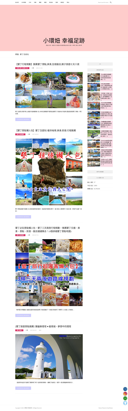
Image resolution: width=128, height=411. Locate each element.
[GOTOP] (125, 403)
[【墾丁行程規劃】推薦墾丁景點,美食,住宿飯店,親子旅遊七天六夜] (49, 90)
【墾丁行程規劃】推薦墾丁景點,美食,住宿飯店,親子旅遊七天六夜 (47, 64)
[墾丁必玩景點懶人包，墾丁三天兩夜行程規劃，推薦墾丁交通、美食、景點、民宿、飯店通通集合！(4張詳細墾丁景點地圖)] (49, 272)
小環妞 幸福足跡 (64, 41)
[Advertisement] (64, 23)
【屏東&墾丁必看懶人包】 (22, 68)
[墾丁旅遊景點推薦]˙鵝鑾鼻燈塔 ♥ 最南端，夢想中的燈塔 (43, 326)
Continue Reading (23, 119)
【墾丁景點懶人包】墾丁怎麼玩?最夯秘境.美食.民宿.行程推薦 (45, 130)
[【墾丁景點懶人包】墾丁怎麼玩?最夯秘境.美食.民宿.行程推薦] (49, 171)
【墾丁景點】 (19, 330)
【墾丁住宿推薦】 (20, 134)
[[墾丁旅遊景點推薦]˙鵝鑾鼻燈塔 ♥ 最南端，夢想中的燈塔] (49, 356)
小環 (33, 68)
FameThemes (110, 408)
